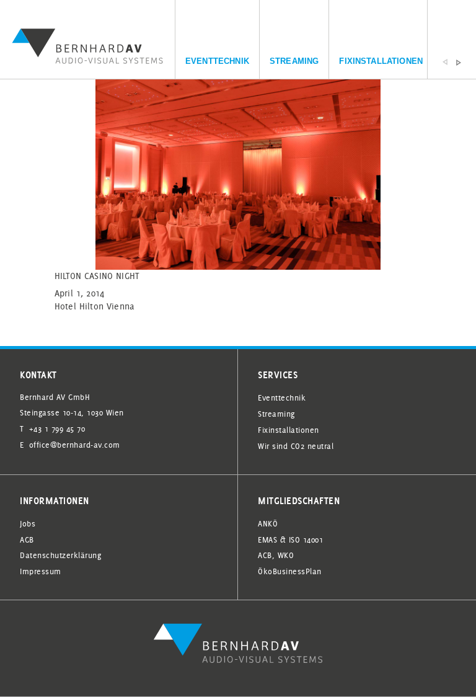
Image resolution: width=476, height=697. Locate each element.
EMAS (267, 539)
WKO (286, 555)
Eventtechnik (217, 61)
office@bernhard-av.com (74, 445)
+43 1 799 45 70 (57, 428)
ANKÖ (268, 523)
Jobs (27, 523)
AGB (27, 539)
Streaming (294, 61)
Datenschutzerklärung (60, 555)
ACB (265, 555)
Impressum (40, 571)
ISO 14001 (306, 539)
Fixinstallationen (381, 61)
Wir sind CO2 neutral (295, 446)
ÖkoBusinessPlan (290, 571)
